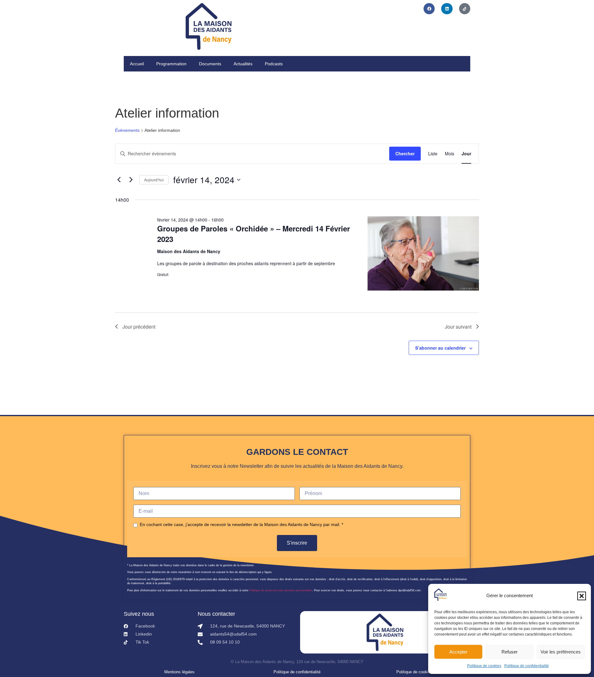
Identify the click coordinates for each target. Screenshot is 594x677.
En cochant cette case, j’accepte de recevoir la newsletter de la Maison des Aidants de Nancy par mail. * (241, 524)
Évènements (127, 130)
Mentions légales (179, 672)
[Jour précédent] (119, 179)
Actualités (243, 63)
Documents (210, 63)
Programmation (171, 63)
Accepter (458, 651)
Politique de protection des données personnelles (280, 590)
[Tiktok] (464, 8)
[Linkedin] (446, 8)
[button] (582, 596)
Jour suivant (458, 326)
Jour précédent (139, 326)
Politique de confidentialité (526, 666)
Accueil (137, 63)
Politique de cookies (484, 666)
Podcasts (274, 63)
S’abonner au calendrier (440, 348)
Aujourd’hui (154, 179)
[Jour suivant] (131, 179)
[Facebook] (429, 8)
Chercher (405, 153)
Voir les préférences (560, 651)
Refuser (509, 651)
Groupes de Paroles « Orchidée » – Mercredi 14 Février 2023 (253, 233)
